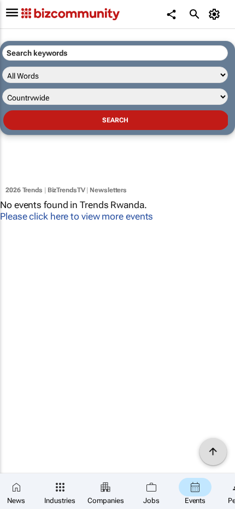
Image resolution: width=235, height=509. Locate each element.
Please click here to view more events (76, 216)
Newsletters (108, 190)
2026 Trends (24, 190)
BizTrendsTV (66, 190)
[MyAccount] (216, 14)
